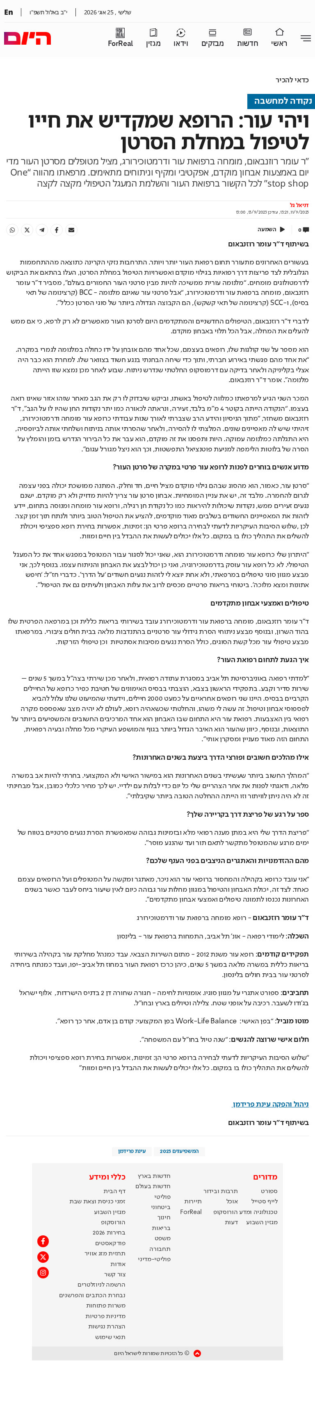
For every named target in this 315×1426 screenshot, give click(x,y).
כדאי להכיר (292, 80)
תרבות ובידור (220, 1191)
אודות (117, 1264)
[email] (71, 230)
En (8, 12)
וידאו (180, 43)
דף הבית (114, 1191)
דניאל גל (299, 205)
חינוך (164, 1217)
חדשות (247, 43)
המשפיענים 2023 (179, 1151)
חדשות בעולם (152, 1186)
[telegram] (42, 230)
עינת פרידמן (132, 1151)
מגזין (153, 43)
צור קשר (115, 1274)
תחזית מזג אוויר (105, 1254)
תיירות (193, 1201)
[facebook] (56, 230)
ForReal (120, 43)
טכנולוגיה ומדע (258, 1212)
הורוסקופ (225, 1212)
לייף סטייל (264, 1201)
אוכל (232, 1201)
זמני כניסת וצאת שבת (97, 1201)
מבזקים (212, 43)
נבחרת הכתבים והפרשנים (92, 1295)
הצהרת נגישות (107, 1326)
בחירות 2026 (109, 1233)
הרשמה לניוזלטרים (102, 1285)
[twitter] (27, 230)
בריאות (161, 1228)
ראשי (279, 43)
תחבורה (159, 1249)
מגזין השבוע (261, 1222)
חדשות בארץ (154, 1176)
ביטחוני (161, 1207)
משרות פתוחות (106, 1306)
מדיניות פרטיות (105, 1316)
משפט (163, 1238)
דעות (231, 1222)
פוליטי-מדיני (154, 1259)
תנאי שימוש (110, 1337)
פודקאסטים (110, 1243)
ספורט (269, 1191)
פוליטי (162, 1197)
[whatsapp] (12, 230)
